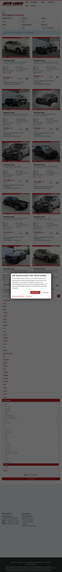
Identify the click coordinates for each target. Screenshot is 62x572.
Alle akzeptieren (35, 292)
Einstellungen (45, 292)
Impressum (29, 296)
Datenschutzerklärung (18, 296)
